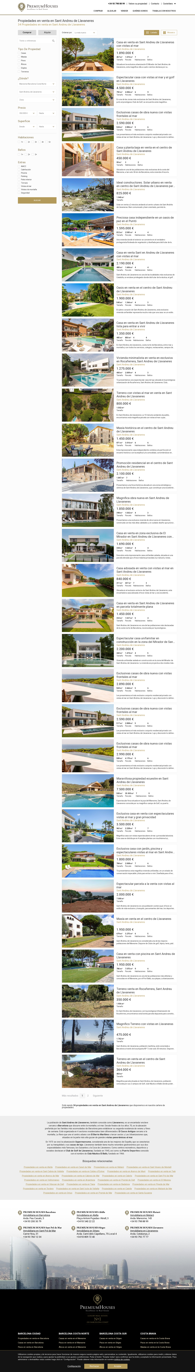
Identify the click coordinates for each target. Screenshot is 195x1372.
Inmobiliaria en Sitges (88, 1231)
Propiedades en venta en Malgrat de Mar (153, 1188)
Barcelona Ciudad (29, 1334)
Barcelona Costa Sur (113, 1334)
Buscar (37, 200)
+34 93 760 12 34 (32, 1237)
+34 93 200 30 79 (32, 1221)
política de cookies (122, 1359)
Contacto (155, 3)
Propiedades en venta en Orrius (57, 1193)
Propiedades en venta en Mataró (109, 1167)
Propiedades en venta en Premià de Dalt (116, 1180)
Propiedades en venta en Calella (117, 1188)
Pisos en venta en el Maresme (72, 1342)
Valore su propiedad (138, 3)
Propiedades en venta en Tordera (38, 1188)
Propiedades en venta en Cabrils (117, 1175)
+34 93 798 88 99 (116, 3)
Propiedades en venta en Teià (162, 1171)
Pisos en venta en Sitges (110, 1342)
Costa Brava (148, 1334)
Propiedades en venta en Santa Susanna (133, 1193)
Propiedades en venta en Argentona (78, 1180)
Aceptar (117, 1366)
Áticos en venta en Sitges (110, 1347)
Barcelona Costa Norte (74, 1334)
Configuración (74, 1366)
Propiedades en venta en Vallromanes (41, 1180)
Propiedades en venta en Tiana (81, 1184)
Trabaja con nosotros (164, 11)
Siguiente (98, 1095)
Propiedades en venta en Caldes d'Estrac (85, 1171)
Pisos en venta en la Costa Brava (154, 1342)
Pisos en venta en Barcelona (30, 1347)
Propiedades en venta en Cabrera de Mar (80, 1175)
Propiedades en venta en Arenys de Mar (40, 1175)
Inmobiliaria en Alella (87, 1215)
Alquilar (111, 11)
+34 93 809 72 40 (86, 1237)
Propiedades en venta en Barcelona (33, 1338)
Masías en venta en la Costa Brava (155, 1347)
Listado (153, 32)
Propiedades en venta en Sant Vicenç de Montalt (149, 1167)
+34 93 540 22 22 (86, 1221)
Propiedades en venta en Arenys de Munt (126, 1171)
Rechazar (94, 1366)
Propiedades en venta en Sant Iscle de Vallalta (77, 1188)
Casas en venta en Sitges (110, 1338)
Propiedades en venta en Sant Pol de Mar (154, 1175)
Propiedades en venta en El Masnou (154, 1180)
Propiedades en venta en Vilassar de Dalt (45, 1184)
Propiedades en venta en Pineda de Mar (150, 1184)
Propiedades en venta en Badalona (114, 1184)
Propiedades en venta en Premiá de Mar (93, 1193)
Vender (124, 11)
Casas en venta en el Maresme (72, 1338)
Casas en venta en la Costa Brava (155, 1338)
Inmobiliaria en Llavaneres (144, 1231)
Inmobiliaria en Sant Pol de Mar (39, 1231)
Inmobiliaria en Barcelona (36, 1215)
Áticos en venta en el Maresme (72, 1347)
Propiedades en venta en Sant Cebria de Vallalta (42, 1171)
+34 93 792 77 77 (139, 1237)
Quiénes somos (140, 11)
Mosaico (171, 32)
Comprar (98, 11)
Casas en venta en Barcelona (31, 1342)
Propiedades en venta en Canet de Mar (73, 1167)
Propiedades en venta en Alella (38, 1167)
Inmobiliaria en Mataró (142, 1215)
